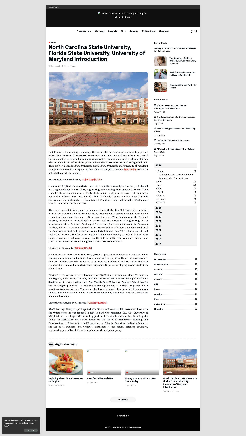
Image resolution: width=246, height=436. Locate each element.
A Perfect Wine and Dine (100, 378)
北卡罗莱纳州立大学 (92, 179)
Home (157, 289)
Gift (156, 284)
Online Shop (160, 304)
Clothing (158, 269)
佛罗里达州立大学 (83, 248)
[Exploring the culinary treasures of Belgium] (66, 362)
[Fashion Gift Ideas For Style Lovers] (160, 87)
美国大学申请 (130, 169)
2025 (158, 208)
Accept (31, 430)
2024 (158, 212)
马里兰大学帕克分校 (97, 302)
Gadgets (158, 279)
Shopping (158, 309)
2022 (158, 221)
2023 (158, 217)
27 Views (72, 66)
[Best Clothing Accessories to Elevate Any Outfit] (160, 74)
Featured (158, 274)
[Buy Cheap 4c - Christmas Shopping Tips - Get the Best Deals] (123, 18)
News (53, 42)
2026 (158, 165)
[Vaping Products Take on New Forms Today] (142, 362)
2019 (158, 235)
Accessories (160, 259)
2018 (158, 239)
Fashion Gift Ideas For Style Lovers (173, 140)
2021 (158, 226)
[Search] (195, 31)
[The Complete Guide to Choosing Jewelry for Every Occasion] (160, 61)
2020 (158, 230)
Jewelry (158, 294)
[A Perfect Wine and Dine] (104, 362)
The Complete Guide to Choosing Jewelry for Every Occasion (183, 61)
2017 (158, 244)
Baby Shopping (161, 264)
